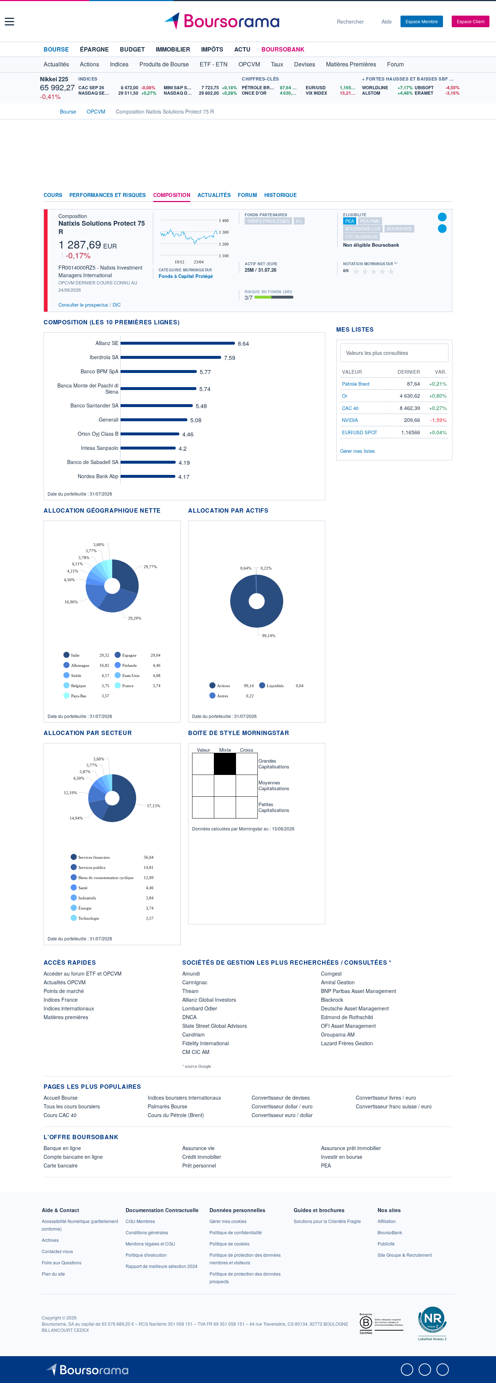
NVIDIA (350, 419)
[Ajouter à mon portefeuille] (442, 217)
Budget (132, 49)
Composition (171, 195)
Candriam (193, 1034)
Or (344, 395)
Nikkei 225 (54, 79)
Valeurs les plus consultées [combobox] (377, 352)
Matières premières (66, 1017)
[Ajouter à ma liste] (442, 228)
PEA (326, 1165)
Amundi (191, 973)
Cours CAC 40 (60, 1115)
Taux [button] (277, 64)
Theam (190, 990)
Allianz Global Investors (209, 999)
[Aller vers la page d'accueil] (245, 21)
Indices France (61, 999)
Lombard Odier (199, 1008)
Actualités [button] (56, 64)
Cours (53, 195)
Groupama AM (338, 1034)
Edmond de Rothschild (347, 1017)
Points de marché (64, 990)
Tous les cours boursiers (72, 1106)
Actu (242, 49)
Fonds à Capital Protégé (186, 275)
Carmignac (194, 982)
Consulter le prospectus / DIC (89, 304)
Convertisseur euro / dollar (282, 1115)
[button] (9, 21)
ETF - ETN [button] (214, 64)
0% (299, 221)
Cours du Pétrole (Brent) (176, 1115)
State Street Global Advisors (214, 1025)
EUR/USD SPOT (359, 432)
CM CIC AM (196, 1051)
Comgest (331, 973)
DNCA (189, 1017)
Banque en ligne (62, 1148)
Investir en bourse (341, 1156)
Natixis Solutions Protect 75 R (101, 227)
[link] (50, 1240)
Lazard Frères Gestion (347, 1043)
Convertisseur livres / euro (386, 1097)
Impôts (212, 49)
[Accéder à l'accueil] (46, 110)
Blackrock (332, 999)
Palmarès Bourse (167, 1106)
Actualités (214, 195)
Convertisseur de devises (281, 1097)
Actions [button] (89, 64)
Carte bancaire (61, 1165)
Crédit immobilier (201, 1156)
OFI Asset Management (348, 1025)
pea (349, 221)
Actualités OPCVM (65, 982)
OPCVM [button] (249, 64)
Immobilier (173, 49)
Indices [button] (119, 64)
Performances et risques (107, 195)
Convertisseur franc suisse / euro (394, 1106)
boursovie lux (363, 228)
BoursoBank (283, 49)
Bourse (56, 49)
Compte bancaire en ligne (73, 1156)
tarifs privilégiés (268, 221)
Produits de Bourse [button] (164, 64)
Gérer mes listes (357, 450)
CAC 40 (350, 408)
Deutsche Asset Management (355, 1008)
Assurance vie (198, 1148)
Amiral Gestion (338, 982)
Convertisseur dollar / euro (282, 1106)
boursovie (399, 228)
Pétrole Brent (356, 383)
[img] (391, 270)
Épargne (94, 49)
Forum (395, 64)
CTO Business (361, 236)
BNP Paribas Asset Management (358, 990)
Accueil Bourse (61, 1097)
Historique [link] (280, 195)
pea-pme (370, 221)
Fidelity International (205, 1043)
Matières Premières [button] (351, 64)
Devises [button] (304, 64)
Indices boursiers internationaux (184, 1097)
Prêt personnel (199, 1165)
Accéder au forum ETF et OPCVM (83, 973)
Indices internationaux (69, 1008)
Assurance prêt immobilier (351, 1148)
